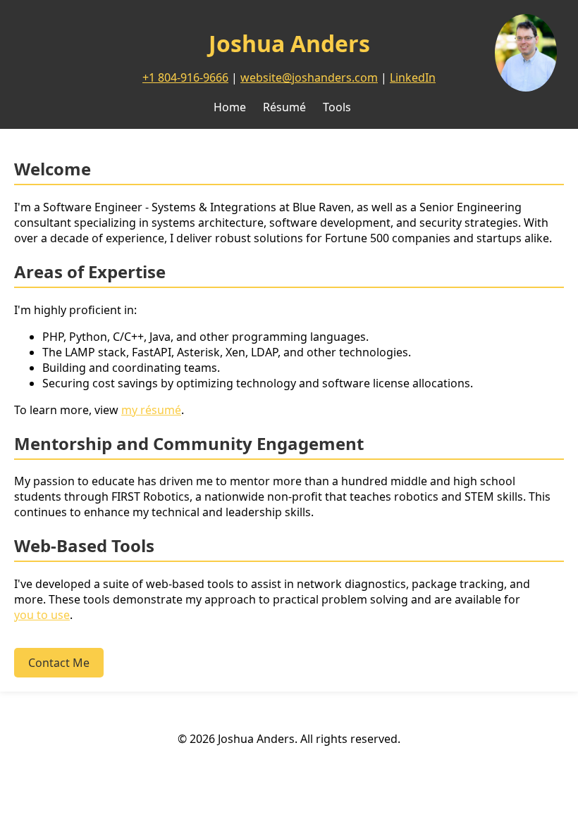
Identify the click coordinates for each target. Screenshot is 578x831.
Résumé (284, 107)
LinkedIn (413, 77)
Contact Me (59, 662)
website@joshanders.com (309, 77)
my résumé (151, 410)
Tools (337, 107)
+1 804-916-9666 (185, 77)
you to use (42, 615)
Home (230, 107)
